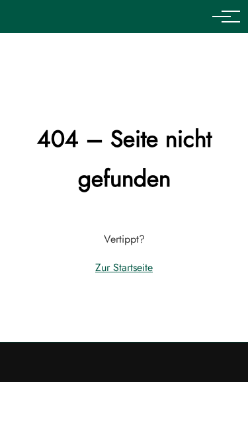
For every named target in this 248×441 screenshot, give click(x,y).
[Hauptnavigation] (221, 16)
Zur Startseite (124, 267)
